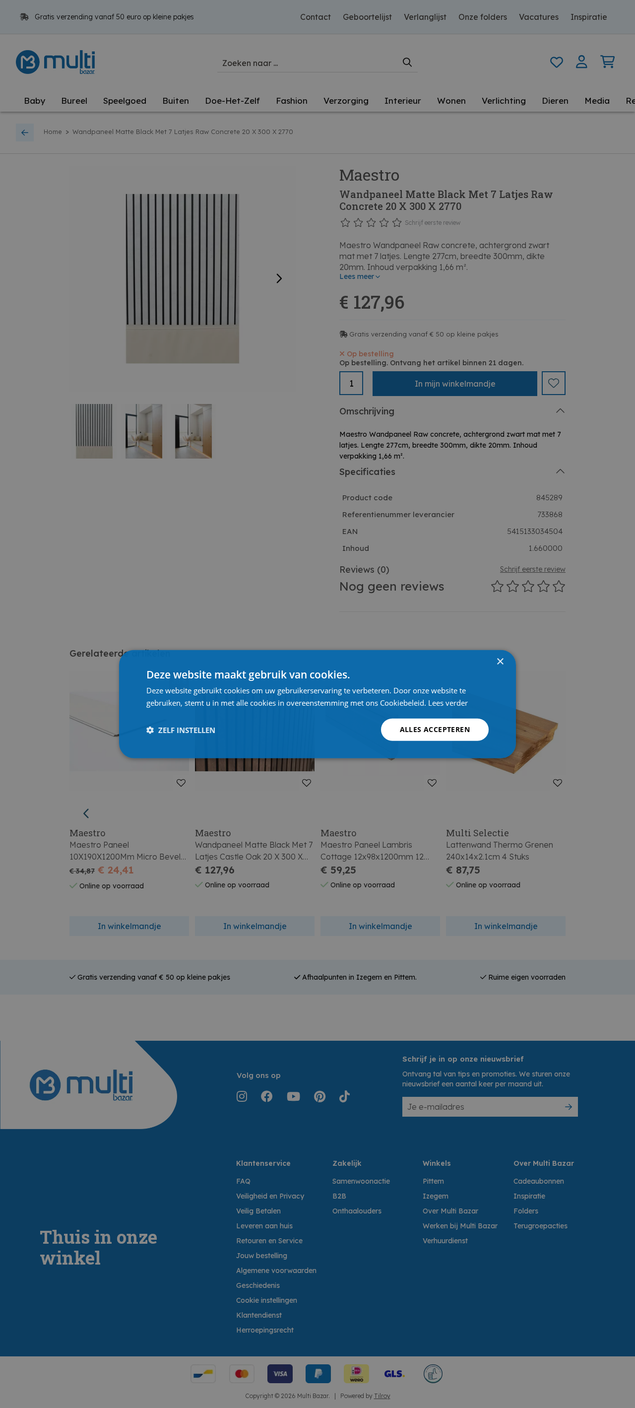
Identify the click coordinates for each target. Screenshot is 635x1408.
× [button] (500, 661)
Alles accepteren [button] (435, 729)
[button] (180, 729)
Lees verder (448, 702)
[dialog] (317, 704)
